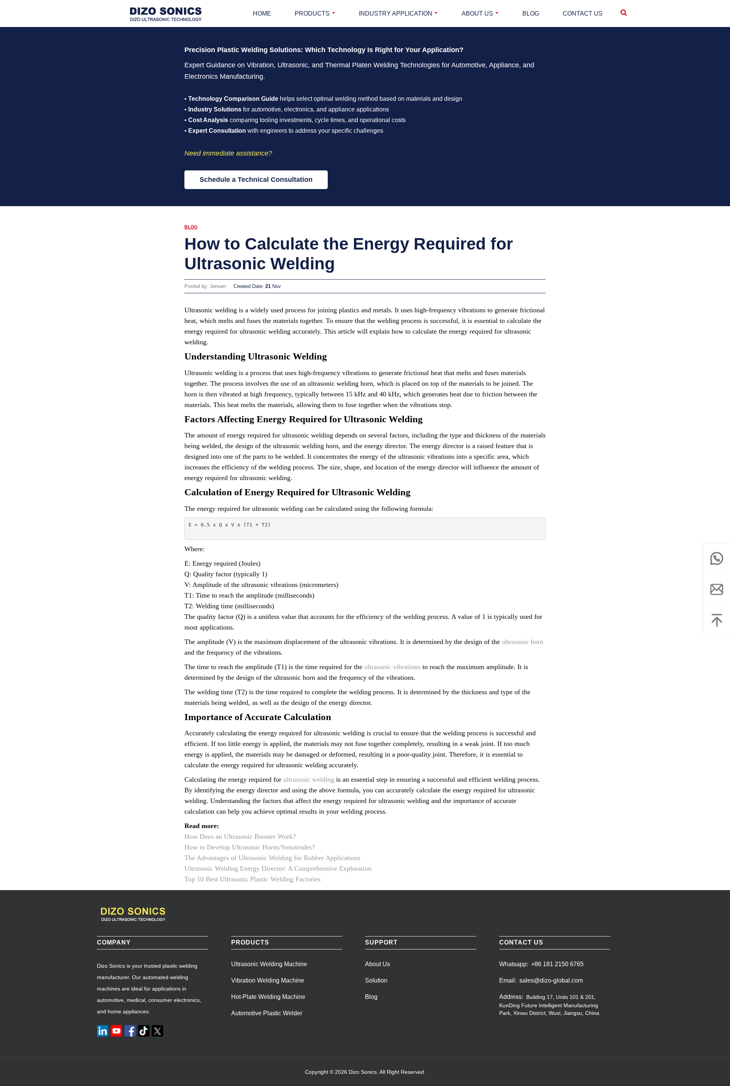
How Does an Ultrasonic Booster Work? (240, 836)
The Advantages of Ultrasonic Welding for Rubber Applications (272, 858)
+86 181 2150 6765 (557, 964)
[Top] (716, 620)
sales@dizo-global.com (551, 980)
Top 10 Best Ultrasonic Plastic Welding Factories (252, 879)
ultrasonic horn (522, 642)
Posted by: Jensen (205, 286)
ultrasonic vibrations (392, 667)
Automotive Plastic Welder (266, 1013)
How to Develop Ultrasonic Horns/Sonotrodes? (249, 847)
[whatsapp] (716, 558)
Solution (376, 980)
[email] (716, 589)
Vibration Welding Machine (267, 980)
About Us (377, 964)
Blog (190, 227)
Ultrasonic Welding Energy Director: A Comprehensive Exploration (277, 868)
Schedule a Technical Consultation (256, 179)
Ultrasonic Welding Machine (269, 964)
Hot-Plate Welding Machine (268, 997)
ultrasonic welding (308, 779)
